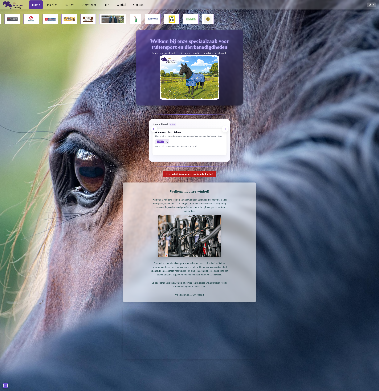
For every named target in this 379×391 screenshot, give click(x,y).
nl (373, 4)
